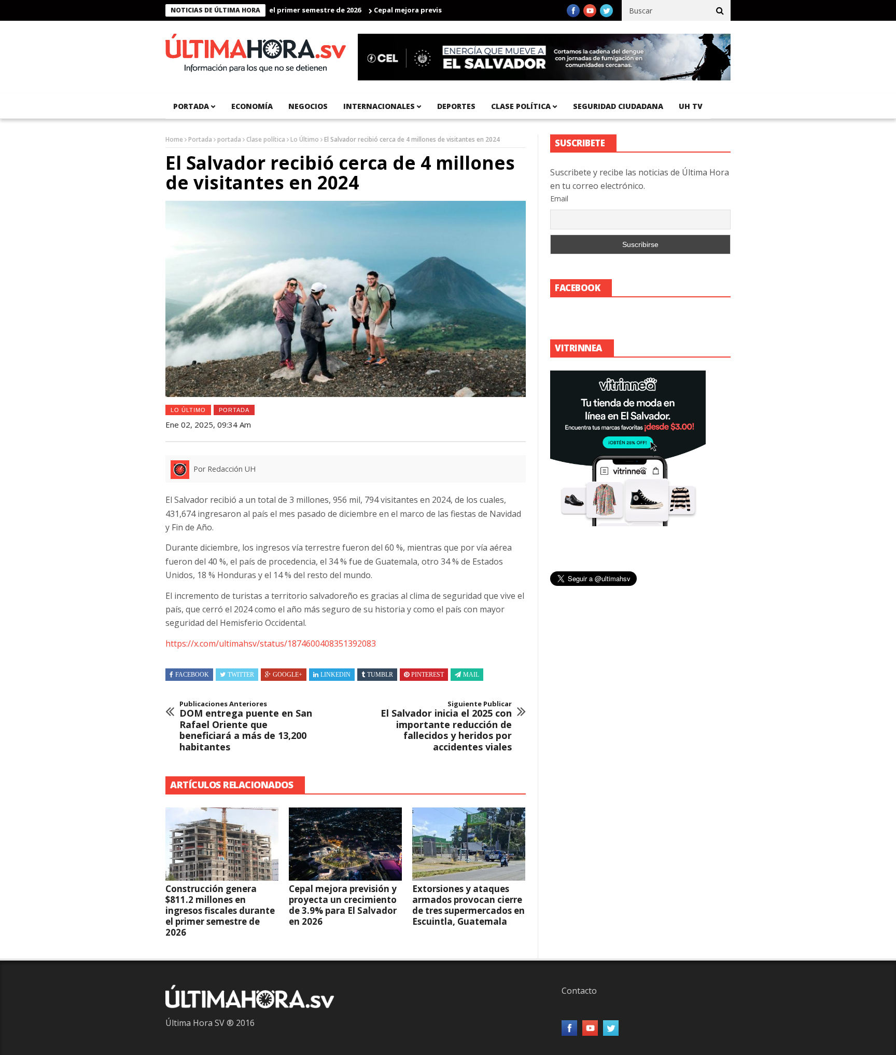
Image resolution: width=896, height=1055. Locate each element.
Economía (252, 106)
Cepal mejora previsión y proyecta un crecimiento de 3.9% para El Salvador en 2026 (343, 905)
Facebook (192, 674)
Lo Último (304, 139)
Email (559, 198)
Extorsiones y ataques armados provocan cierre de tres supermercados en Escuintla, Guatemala (468, 905)
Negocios (308, 106)
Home (174, 139)
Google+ (287, 674)
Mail (471, 674)
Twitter (241, 674)
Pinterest (427, 674)
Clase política (521, 106)
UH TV (691, 106)
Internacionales (379, 106)
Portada (200, 139)
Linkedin (335, 674)
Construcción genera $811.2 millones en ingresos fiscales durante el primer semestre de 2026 (220, 910)
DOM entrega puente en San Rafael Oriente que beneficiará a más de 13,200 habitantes (245, 726)
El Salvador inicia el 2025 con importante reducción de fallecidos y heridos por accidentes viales (446, 726)
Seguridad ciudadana (618, 106)
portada (191, 106)
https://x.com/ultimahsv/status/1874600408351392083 (270, 643)
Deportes (456, 106)
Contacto (579, 990)
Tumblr (380, 674)
